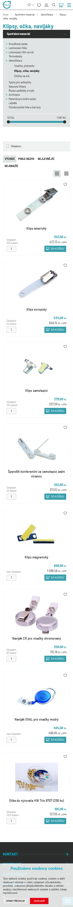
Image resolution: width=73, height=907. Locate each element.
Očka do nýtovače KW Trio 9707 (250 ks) (36, 801)
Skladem (16, 146)
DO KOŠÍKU (57, 248)
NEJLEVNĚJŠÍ (46, 159)
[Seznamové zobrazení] (66, 173)
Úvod (5, 14)
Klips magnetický (36, 557)
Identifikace (47, 14)
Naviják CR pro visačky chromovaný (36, 638)
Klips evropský (36, 309)
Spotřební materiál (24, 14)
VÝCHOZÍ (10, 159)
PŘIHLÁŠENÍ (47, 3)
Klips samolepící (36, 391)
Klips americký (36, 228)
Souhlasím (39, 901)
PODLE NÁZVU (26, 159)
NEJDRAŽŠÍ (11, 166)
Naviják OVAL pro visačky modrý (37, 719)
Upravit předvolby (15, 901)
